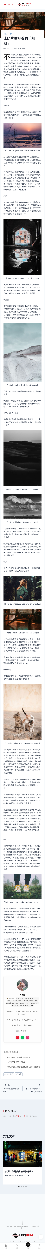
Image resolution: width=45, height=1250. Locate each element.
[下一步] (39, 1162)
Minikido (11, 1175)
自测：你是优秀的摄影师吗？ (19, 1171)
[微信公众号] (22, 1037)
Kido (8, 48)
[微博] (17, 1037)
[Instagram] (27, 1037)
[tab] (18, 1186)
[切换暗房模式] (41, 1236)
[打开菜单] (40, 4)
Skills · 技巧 (7, 34)
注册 (23, 1116)
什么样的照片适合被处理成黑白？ (18, 1057)
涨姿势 (19, 1074)
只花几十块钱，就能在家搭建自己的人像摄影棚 (23, 1067)
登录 (17, 1116)
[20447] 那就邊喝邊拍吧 (11, 1088)
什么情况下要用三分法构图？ (16, 1062)
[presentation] (22, 1154)
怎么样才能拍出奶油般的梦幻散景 (34, 1088)
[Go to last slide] (6, 1162)
